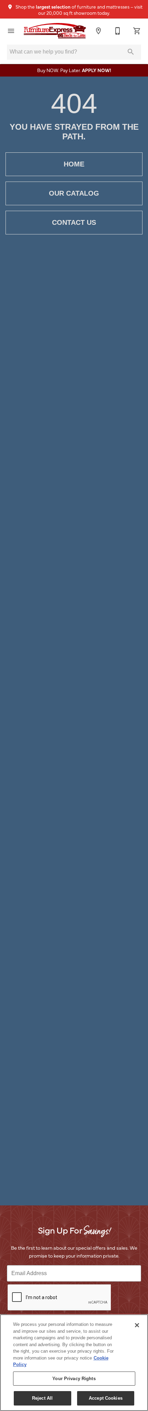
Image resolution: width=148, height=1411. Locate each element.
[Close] (137, 1325)
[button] (11, 31)
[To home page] (54, 30)
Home (74, 164)
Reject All (42, 1398)
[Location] (98, 31)
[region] (74, 1362)
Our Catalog (74, 193)
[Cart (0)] (137, 31)
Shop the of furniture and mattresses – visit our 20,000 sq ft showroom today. (78, 9)
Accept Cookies (106, 1398)
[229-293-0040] (117, 31)
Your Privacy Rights (73, 1378)
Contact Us (74, 222)
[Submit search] (130, 52)
